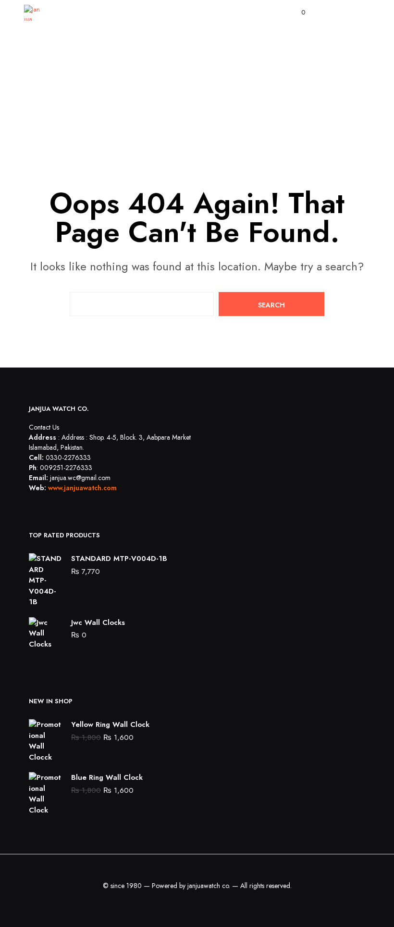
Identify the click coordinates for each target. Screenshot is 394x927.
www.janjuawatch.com (82, 488)
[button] (296, 12)
